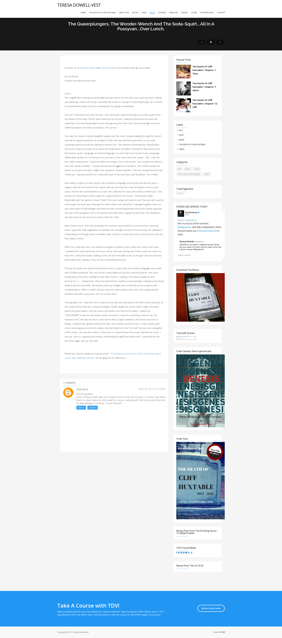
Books (135, 12)
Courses (162, 12)
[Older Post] (220, 42)
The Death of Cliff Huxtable (102, 12)
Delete (92, 408)
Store (194, 12)
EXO (181, 130)
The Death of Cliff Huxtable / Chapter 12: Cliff (205, 104)
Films (144, 12)
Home (83, 12)
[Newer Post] (202, 42)
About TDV (124, 12)
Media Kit (173, 12)
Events (184, 12)
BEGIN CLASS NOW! (211, 608)
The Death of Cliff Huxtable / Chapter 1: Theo (204, 70)
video (181, 149)
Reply (81, 408)
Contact (221, 12)
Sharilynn (82, 389)
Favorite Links (207, 12)
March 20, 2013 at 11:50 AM (152, 389)
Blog (152, 12)
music (181, 140)
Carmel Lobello (108, 67)
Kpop (181, 135)
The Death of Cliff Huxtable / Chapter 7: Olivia (204, 87)
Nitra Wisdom (88, 357)
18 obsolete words (85, 67)
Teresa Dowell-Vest (79, 5)
